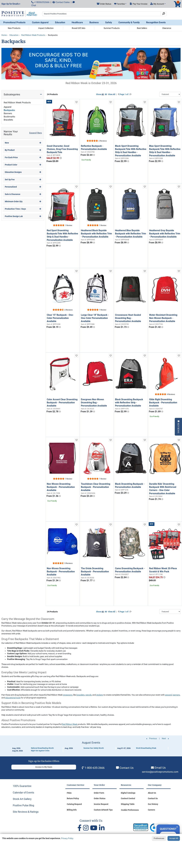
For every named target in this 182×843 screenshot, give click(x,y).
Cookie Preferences (130, 810)
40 (103, 94)
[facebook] (80, 828)
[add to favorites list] (76, 102)
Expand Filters (35, 133)
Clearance (166, 28)
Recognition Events (156, 22)
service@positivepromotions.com (160, 771)
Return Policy (73, 798)
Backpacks (9, 110)
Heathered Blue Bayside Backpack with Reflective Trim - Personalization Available (130, 233)
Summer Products (112, 28)
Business (94, 22)
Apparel (7, 107)
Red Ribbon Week (69, 724)
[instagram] (86, 828)
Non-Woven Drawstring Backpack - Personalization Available (61, 487)
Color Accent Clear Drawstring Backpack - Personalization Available (62, 402)
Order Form (99, 793)
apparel (168, 695)
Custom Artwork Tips (103, 810)
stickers (99, 695)
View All (111, 94)
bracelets (80, 695)
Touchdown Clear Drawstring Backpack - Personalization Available (95, 487)
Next (164, 738)
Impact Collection (46, 28)
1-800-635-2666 (95, 767)
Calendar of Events (23, 792)
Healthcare (77, 22)
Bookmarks (9, 116)
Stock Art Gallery (22, 798)
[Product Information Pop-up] (61, 158)
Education (60, 22)
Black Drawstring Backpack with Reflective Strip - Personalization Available (129, 402)
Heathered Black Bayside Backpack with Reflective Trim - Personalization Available (96, 233)
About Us (152, 793)
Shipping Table (128, 804)
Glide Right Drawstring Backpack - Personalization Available (163, 402)
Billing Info (72, 810)
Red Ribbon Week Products (17, 102)
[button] (120, 4)
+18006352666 (41, 2)
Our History (153, 804)
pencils (88, 695)
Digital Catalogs (128, 793)
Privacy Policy (67, 838)
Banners (8, 113)
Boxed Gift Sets (78, 28)
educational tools (12, 698)
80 (106, 94)
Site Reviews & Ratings (26, 811)
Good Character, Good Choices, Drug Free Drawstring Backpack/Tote (62, 149)
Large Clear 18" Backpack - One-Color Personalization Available (95, 318)
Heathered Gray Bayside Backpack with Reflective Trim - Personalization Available (164, 233)
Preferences (159, 838)
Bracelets (8, 119)
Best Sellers (142, 28)
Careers (151, 810)
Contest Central (128, 798)
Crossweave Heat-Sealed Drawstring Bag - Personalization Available (128, 318)
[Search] (163, 13)
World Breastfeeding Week (146, 748)
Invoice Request (101, 804)
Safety (108, 22)
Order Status (99, 798)
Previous (153, 738)
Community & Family (129, 22)
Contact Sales (62, 2)
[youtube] (94, 828)
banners (176, 695)
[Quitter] (177, 826)
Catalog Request (74, 804)
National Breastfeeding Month (42, 748)
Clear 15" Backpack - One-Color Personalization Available (60, 318)
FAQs (69, 793)
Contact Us (127, 767)
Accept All (173, 838)
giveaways (67, 695)
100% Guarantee (22, 785)
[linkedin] (102, 828)
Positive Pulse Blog (23, 805)
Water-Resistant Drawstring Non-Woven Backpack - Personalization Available (163, 318)
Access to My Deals (43, 767)
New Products (14, 28)
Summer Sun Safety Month (93, 748)
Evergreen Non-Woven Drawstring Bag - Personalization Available (94, 402)
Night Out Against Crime (40, 751)
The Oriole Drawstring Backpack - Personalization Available (95, 571)
